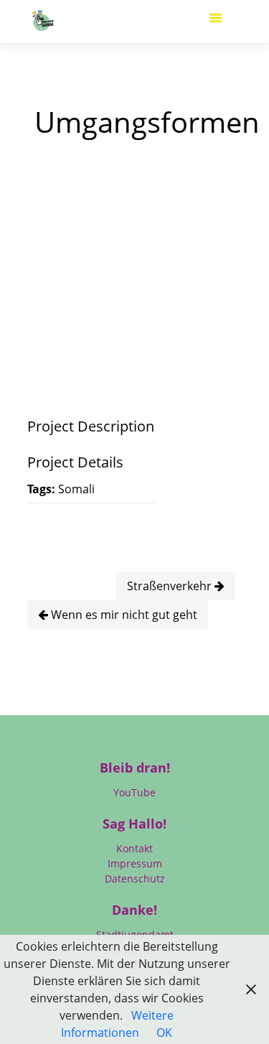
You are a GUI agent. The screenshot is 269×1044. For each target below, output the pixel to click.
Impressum (135, 863)
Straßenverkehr (170, 586)
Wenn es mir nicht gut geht (122, 615)
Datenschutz (135, 878)
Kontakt (134, 848)
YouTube (134, 792)
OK (164, 1032)
